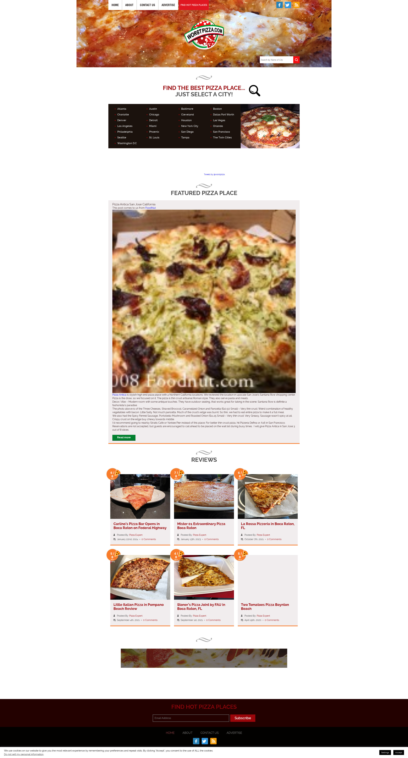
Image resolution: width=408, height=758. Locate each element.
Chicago (154, 114)
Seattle (121, 137)
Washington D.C (127, 143)
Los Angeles (124, 126)
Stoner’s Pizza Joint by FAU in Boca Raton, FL (201, 607)
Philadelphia (125, 131)
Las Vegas (219, 120)
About (129, 5)
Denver (121, 120)
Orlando (218, 126)
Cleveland (187, 114)
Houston (186, 120)
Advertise (168, 5)
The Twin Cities (222, 137)
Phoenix (154, 131)
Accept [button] (398, 752)
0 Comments (149, 539)
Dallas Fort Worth (223, 114)
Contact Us (147, 5)
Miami (153, 126)
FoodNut (150, 207)
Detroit (153, 120)
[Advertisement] (204, 163)
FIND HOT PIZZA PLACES (194, 5)
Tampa (185, 137)
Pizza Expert (135, 535)
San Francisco (221, 131)
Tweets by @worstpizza (214, 174)
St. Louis (154, 137)
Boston (217, 108)
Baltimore (187, 108)
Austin (153, 108)
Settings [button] (385, 752)
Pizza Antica (119, 394)
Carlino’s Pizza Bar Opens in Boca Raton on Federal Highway (140, 526)
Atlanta (121, 108)
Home (115, 5)
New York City (189, 126)
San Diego (187, 131)
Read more (124, 437)
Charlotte (123, 114)
